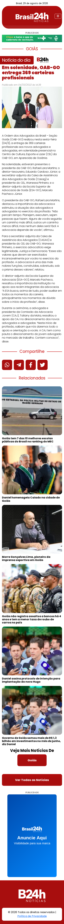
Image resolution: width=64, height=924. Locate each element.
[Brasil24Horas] (32, 17)
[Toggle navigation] (58, 16)
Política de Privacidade (32, 916)
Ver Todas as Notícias (32, 780)
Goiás (32, 760)
